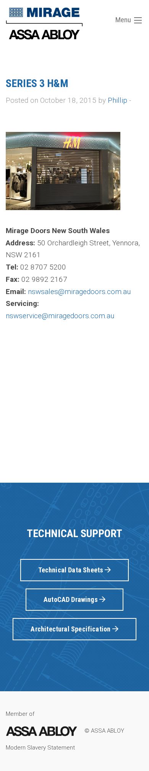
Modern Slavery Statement (40, 747)
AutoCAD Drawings (71, 599)
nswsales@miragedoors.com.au (79, 291)
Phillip (117, 100)
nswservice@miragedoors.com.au (60, 315)
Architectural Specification (71, 629)
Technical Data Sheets (71, 570)
